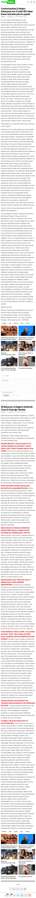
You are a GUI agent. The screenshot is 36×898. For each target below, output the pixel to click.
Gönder (6, 395)
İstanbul (27, 831)
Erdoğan (4, 323)
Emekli (15, 831)
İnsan (21, 831)
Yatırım (27, 323)
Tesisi (21, 323)
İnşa (10, 323)
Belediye (4, 831)
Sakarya (16, 323)
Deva (10, 831)
